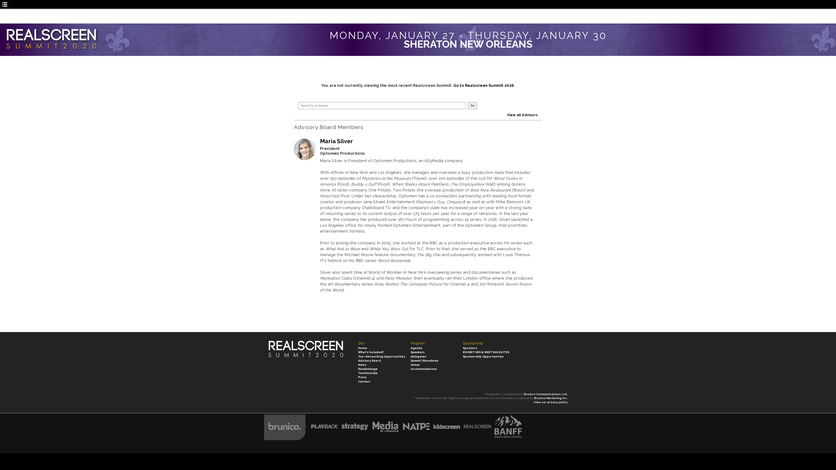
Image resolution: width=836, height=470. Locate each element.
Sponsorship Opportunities (483, 356)
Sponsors (470, 348)
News (362, 364)
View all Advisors (522, 115)
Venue (415, 364)
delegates (418, 356)
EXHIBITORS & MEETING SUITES (486, 352)
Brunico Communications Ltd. (546, 394)
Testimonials (368, 373)
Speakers (418, 352)
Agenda (416, 348)
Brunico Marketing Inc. (551, 398)
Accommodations (424, 369)
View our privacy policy (551, 402)
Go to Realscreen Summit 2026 (483, 85)
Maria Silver (336, 141)
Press (362, 377)
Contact (364, 381)
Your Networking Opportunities (381, 356)
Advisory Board (369, 360)
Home (362, 348)
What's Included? (371, 352)
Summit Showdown (425, 360)
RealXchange (368, 369)
